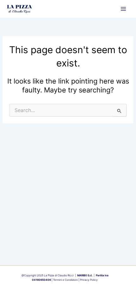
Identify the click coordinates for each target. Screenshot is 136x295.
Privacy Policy (89, 279)
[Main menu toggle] (123, 9)
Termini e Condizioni (65, 279)
